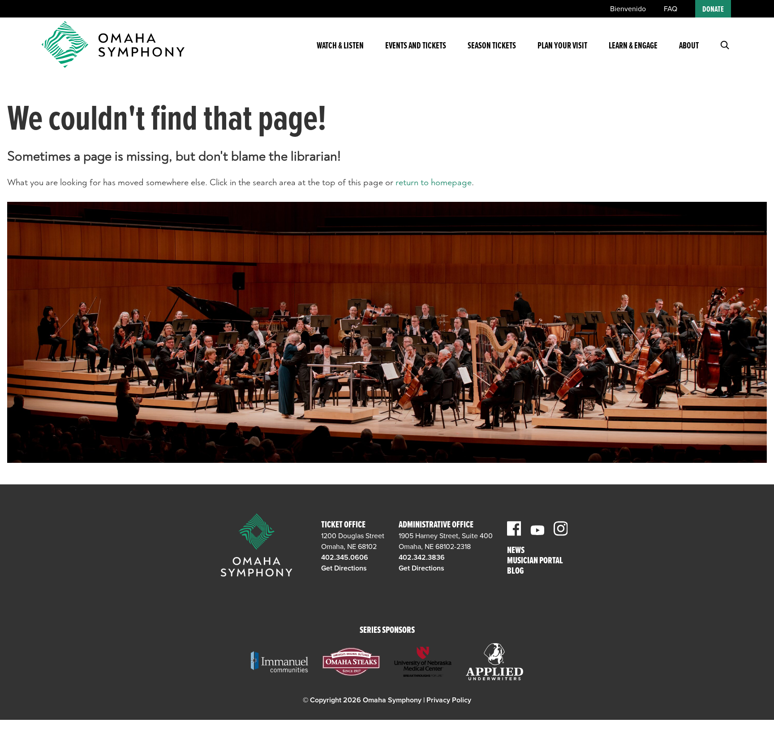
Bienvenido (628, 8)
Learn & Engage (633, 46)
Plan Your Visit (562, 46)
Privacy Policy (448, 700)
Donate (713, 9)
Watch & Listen (340, 46)
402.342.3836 (422, 557)
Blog (515, 571)
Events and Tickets (415, 46)
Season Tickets (492, 46)
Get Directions (344, 568)
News (516, 551)
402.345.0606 (344, 557)
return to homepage (434, 182)
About (689, 46)
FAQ (670, 8)
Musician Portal (535, 561)
